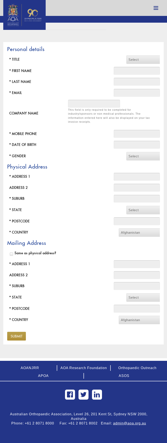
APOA (43, 376)
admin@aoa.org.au (129, 423)
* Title (14, 59)
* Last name (20, 82)
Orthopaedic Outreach (137, 368)
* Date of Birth (22, 145)
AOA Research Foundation (83, 368)
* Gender (17, 156)
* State (15, 210)
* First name (20, 71)
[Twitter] (83, 395)
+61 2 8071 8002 (84, 423)
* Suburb (17, 198)
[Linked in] (97, 395)
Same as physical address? (35, 253)
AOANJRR (30, 368)
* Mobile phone (23, 134)
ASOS (124, 376)
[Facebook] (70, 395)
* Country (18, 232)
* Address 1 (19, 176)
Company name (23, 113)
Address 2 (18, 188)
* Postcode (19, 221)
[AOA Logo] (24, 5)
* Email (15, 93)
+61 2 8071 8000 (41, 423)
